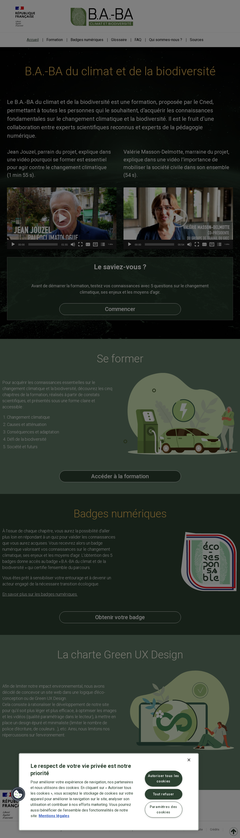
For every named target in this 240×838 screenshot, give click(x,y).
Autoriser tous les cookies (163, 778)
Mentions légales (54, 816)
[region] (109, 791)
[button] (18, 794)
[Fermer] (189, 760)
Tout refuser (163, 794)
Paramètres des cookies (163, 809)
